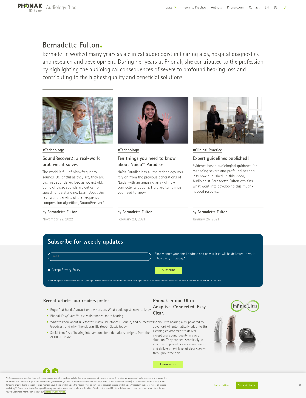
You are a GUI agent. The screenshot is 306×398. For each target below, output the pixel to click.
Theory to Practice (193, 8)
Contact (254, 8)
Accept (56, 270)
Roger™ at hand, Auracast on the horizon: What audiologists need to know (101, 310)
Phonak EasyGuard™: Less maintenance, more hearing (86, 316)
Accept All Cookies (247, 385)
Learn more (168, 364)
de (275, 8)
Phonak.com (235, 8)
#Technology (53, 150)
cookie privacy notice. (55, 392)
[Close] (300, 385)
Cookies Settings (222, 385)
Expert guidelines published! (221, 158)
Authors (216, 8)
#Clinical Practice (207, 150)
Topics (168, 8)
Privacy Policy (71, 270)
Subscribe (168, 270)
